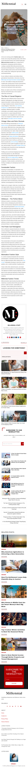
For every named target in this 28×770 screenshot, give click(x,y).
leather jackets (15, 132)
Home (2, 47)
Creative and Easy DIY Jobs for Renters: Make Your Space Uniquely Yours (18, 492)
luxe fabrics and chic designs (15, 118)
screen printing (14, 141)
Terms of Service (5, 721)
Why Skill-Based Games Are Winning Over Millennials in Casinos (17, 485)
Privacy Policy (4, 718)
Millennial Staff (14, 325)
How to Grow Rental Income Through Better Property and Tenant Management (12, 657)
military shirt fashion (13, 136)
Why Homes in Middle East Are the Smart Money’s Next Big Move (13, 604)
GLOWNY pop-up (20, 145)
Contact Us (4, 715)
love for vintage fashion (13, 157)
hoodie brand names (19, 206)
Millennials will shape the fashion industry (11, 79)
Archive (20, 32)
